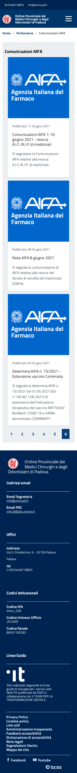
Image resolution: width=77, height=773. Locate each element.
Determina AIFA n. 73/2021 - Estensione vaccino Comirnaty (37, 373)
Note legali (14, 741)
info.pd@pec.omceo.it (21, 511)
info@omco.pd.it (17, 500)
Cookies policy (17, 721)
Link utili (13, 725)
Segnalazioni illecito (22, 745)
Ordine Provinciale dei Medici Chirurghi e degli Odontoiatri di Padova (32, 19)
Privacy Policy (17, 717)
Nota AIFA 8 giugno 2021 (33, 258)
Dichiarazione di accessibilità (28, 737)
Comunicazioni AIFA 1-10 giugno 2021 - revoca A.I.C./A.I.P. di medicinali (33, 139)
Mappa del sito (17, 749)
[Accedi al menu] (68, 19)
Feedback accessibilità (23, 733)
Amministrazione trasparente (29, 729)
